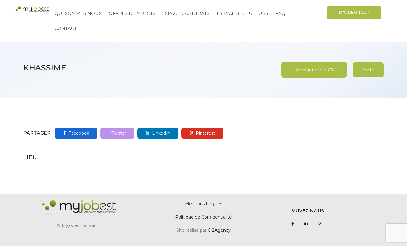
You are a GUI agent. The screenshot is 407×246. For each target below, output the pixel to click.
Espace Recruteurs (242, 13)
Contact (66, 28)
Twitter (118, 133)
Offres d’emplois (132, 13)
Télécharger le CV (314, 70)
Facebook (78, 133)
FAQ (280, 13)
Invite (368, 70)
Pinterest (205, 133)
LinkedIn (160, 133)
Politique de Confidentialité (203, 217)
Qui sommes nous (78, 13)
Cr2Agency (219, 230)
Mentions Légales (203, 203)
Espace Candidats (185, 13)
